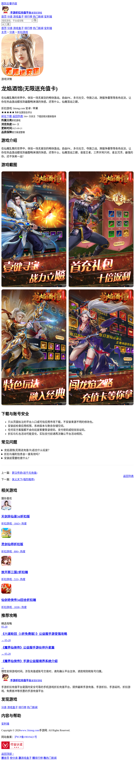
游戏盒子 (18, 16)
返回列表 (18, 116)
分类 (10, 16)
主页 (4, 32)
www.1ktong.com (29, 730)
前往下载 (6, 116)
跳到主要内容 (9, 3)
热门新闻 (38, 16)
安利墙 (48, 16)
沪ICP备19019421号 (25, 737)
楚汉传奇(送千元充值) (24, 472)
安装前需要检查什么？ (17, 458)
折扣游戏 (22, 32)
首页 (4, 16)
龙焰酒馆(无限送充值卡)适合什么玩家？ (27, 450)
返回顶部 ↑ (7, 754)
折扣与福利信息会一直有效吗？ (22, 454)
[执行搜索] (35, 20)
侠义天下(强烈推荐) (23, 479)
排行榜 (28, 16)
